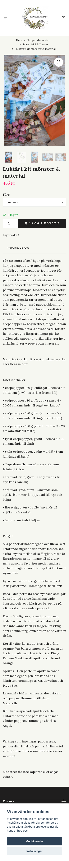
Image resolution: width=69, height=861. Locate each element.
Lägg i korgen (44, 223)
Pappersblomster (38, 40)
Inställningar (34, 851)
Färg (6, 194)
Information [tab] (18, 248)
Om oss (8, 801)
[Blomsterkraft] (35, 18)
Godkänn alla (34, 841)
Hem (19, 40)
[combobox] (34, 202)
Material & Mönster (35, 44)
